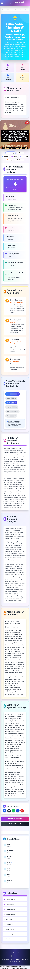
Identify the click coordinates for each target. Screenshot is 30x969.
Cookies (26, 952)
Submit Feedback (16, 824)
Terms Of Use (5, 952)
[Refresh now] (26, 839)
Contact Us (16, 956)
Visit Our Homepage (16, 818)
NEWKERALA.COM (21, 959)
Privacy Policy (16, 952)
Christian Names (19, 9)
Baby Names (10, 9)
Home (3, 9)
